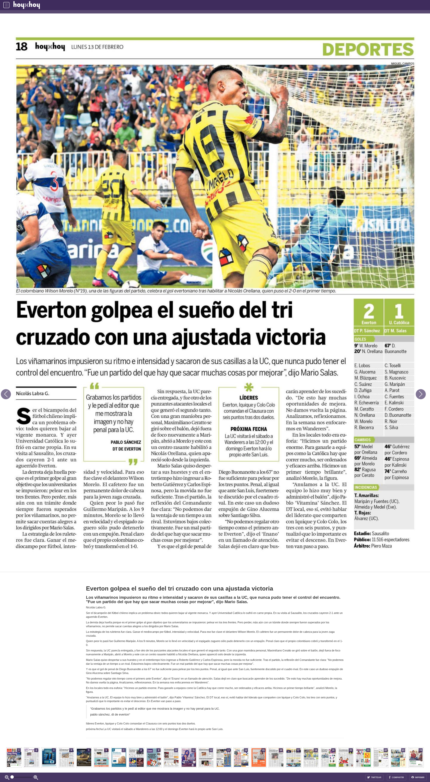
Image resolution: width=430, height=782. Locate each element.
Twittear (376, 777)
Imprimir (419, 777)
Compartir (397, 777)
